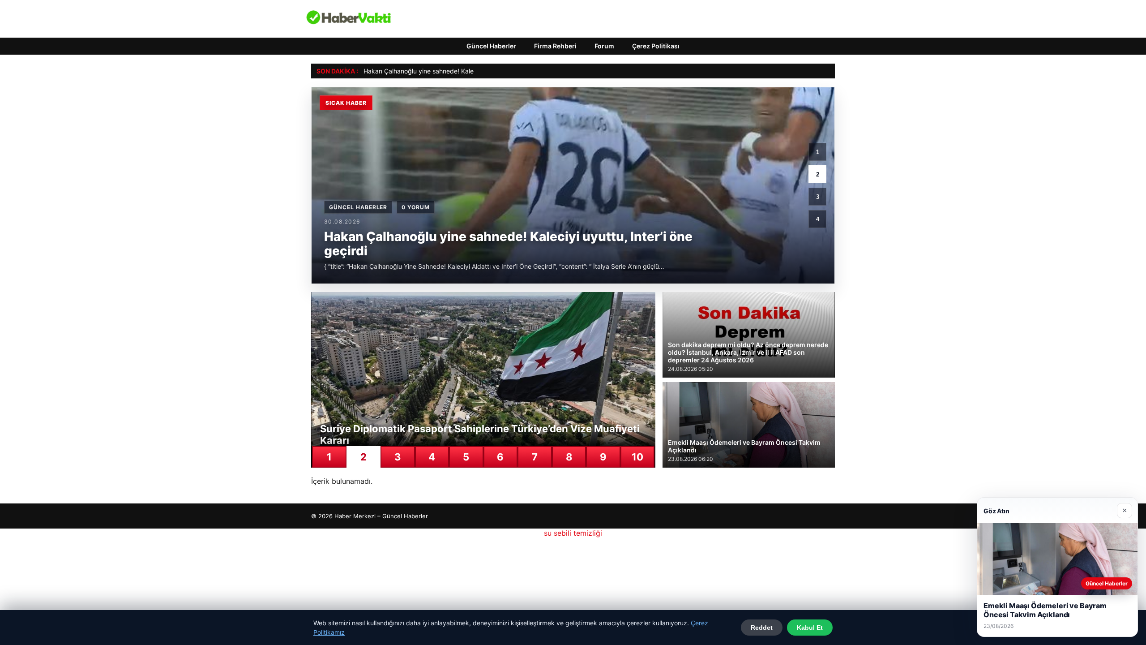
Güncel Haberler (491, 46)
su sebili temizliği (573, 533)
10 (637, 457)
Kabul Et (810, 627)
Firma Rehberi (555, 46)
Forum (604, 46)
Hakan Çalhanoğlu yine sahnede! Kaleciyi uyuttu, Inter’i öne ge (454, 71)
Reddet (762, 627)
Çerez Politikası (656, 46)
